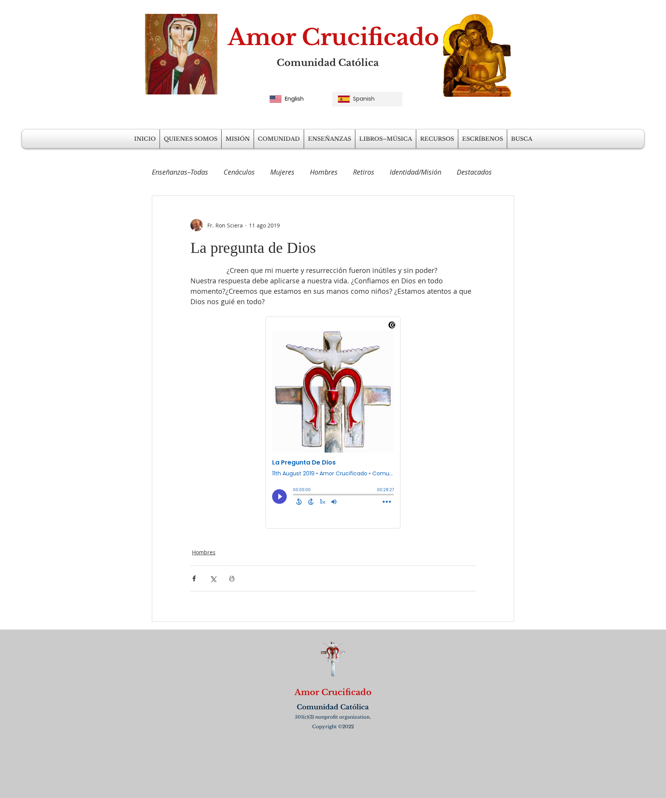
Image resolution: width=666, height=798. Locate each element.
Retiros (363, 172)
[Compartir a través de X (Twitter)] (213, 578)
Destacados (474, 172)
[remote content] (333, 423)
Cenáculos (239, 172)
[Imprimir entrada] (231, 578)
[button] (190, 139)
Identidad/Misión (415, 172)
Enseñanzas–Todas (180, 172)
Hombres (324, 172)
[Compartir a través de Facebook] (194, 578)
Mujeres (282, 172)
